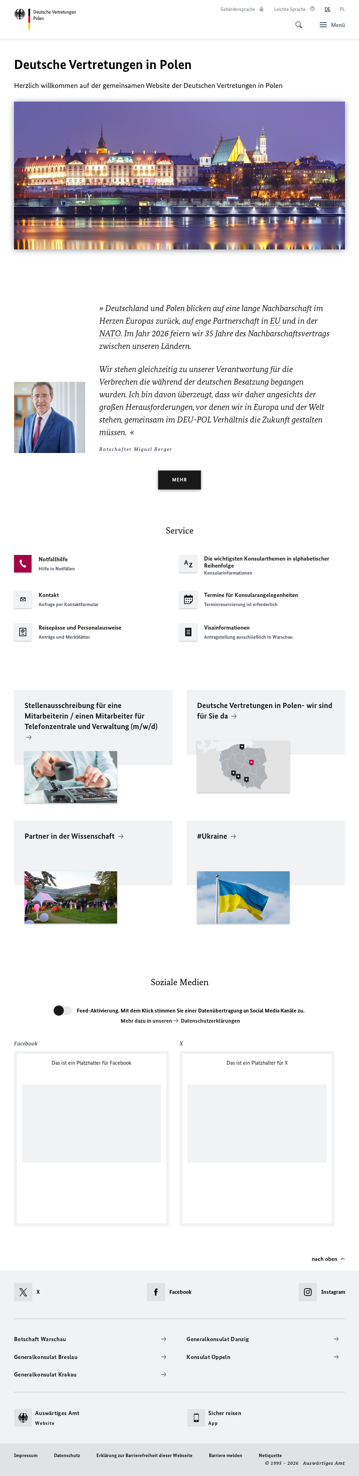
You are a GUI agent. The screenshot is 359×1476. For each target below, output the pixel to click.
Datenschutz (67, 1455)
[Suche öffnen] (296, 21)
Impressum (26, 1455)
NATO (110, 333)
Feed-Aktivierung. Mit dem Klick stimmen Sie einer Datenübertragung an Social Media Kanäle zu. (191, 1010)
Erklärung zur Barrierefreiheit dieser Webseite (144, 1455)
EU (275, 321)
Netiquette (270, 1455)
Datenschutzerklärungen (210, 1020)
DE (328, 9)
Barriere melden (225, 1455)
